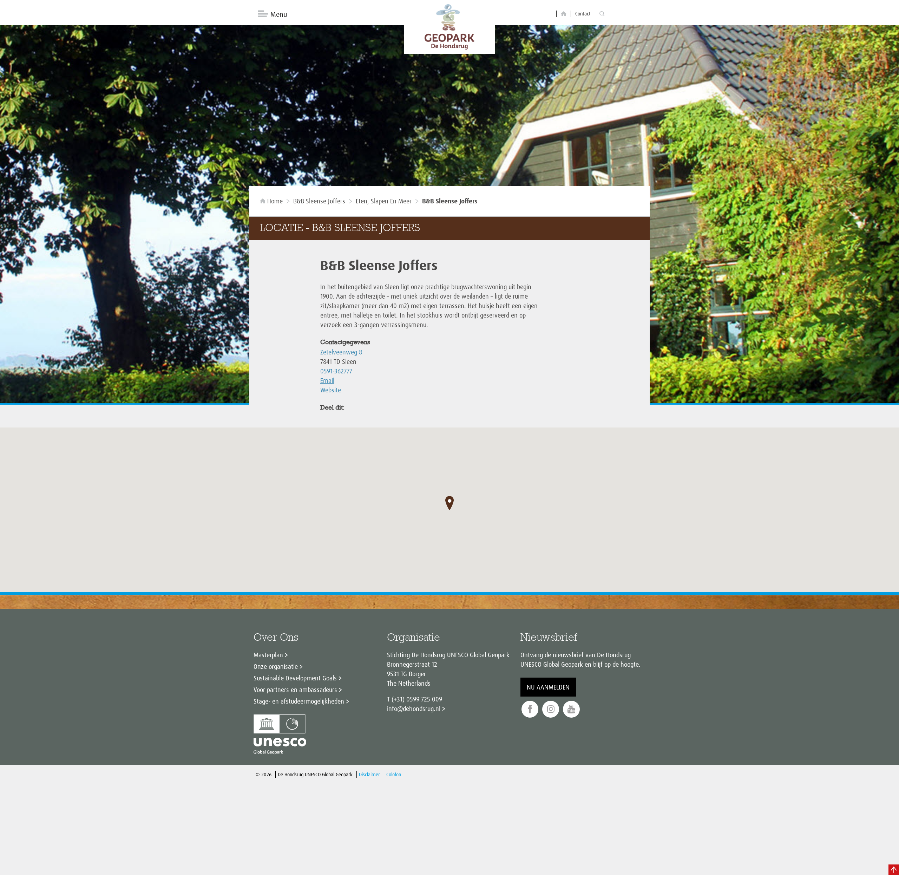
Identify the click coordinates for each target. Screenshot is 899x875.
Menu (278, 14)
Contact (583, 14)
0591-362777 (336, 371)
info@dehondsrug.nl (413, 708)
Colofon (393, 774)
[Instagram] (550, 709)
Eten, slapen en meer (384, 201)
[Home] (564, 14)
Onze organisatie (276, 666)
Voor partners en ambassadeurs (295, 689)
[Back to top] (893, 869)
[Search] (602, 14)
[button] (449, 503)
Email (327, 380)
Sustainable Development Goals (295, 678)
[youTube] (571, 709)
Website (330, 390)
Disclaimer (369, 774)
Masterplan (268, 655)
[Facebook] (529, 709)
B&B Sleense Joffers (319, 201)
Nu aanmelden (548, 687)
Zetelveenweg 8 (341, 352)
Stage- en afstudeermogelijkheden (299, 701)
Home (274, 201)
